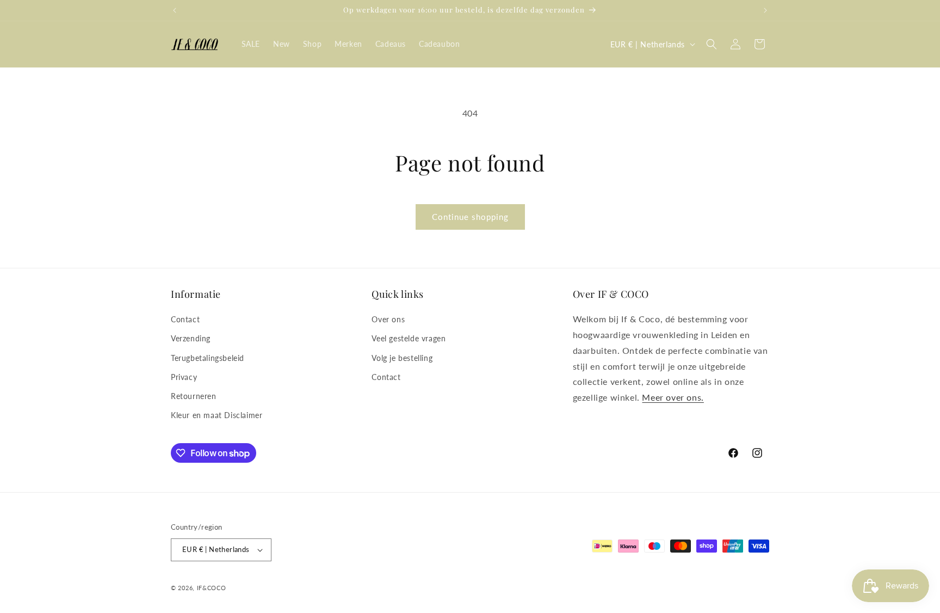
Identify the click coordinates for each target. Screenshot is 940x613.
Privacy (184, 377)
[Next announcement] (765, 10)
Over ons (388, 319)
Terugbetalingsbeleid (207, 358)
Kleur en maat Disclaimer (216, 415)
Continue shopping (470, 217)
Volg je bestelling (402, 358)
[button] (711, 44)
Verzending (191, 338)
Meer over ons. (672, 397)
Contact (185, 319)
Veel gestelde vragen (409, 338)
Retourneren (194, 396)
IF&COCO (211, 587)
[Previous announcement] (175, 10)
